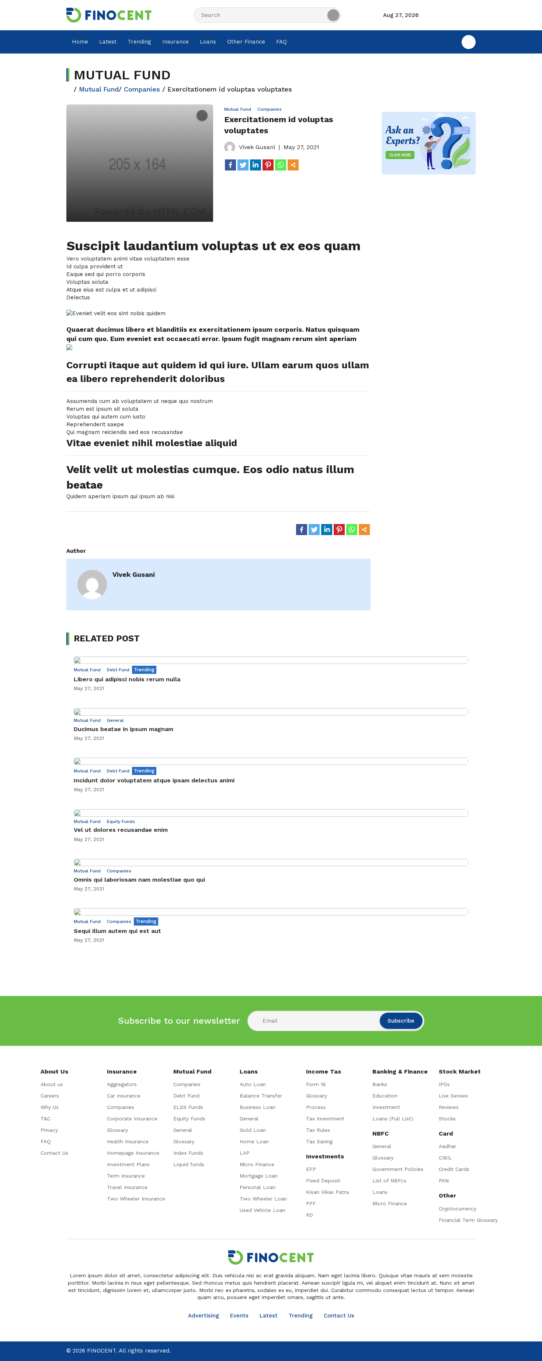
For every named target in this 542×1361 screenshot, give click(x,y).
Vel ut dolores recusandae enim (121, 829)
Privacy (49, 1130)
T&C (46, 1118)
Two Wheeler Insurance (136, 1199)
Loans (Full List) (392, 1118)
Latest (108, 41)
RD (309, 1215)
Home (80, 41)
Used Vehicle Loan (262, 1210)
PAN (444, 1180)
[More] (293, 164)
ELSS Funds (188, 1107)
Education (384, 1096)
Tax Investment (325, 1118)
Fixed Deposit (323, 1180)
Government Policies (397, 1169)
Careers (50, 1096)
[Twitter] (243, 164)
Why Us (50, 1107)
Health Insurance (128, 1141)
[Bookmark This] (202, 115)
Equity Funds (121, 821)
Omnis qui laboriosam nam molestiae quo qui (139, 879)
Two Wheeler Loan (263, 1199)
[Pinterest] (268, 164)
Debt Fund (118, 669)
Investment (386, 1107)
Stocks (447, 1118)
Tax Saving (319, 1141)
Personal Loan (257, 1187)
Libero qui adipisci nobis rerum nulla (127, 679)
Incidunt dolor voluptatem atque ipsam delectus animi (154, 780)
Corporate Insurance (132, 1118)
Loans (208, 41)
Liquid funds (188, 1164)
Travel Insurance (127, 1187)
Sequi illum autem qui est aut (117, 930)
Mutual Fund (99, 89)
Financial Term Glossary (468, 1220)
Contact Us (54, 1153)
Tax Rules (318, 1130)
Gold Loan (253, 1130)
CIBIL (445, 1158)
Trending (139, 41)
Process (316, 1107)
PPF (311, 1203)
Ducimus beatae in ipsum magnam (123, 729)
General (115, 720)
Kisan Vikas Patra (327, 1192)
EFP (311, 1169)
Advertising (203, 1315)
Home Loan (254, 1141)
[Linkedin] (255, 164)
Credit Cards (454, 1169)
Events (239, 1315)
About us (52, 1084)
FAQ (281, 41)
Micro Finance (257, 1164)
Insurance (175, 41)
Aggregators (122, 1084)
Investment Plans (128, 1164)
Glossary (117, 1130)
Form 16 (316, 1084)
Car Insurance (123, 1096)
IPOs (444, 1084)
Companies (142, 89)
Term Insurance (126, 1176)
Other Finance (246, 41)
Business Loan (257, 1107)
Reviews (449, 1107)
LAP (245, 1153)
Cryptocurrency (457, 1209)
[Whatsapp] (280, 164)
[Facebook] (230, 164)
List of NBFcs (389, 1180)
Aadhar (447, 1146)
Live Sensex (453, 1096)
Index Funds (188, 1153)
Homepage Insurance (133, 1153)
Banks (379, 1084)
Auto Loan (253, 1084)
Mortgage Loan (259, 1176)
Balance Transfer (261, 1096)
